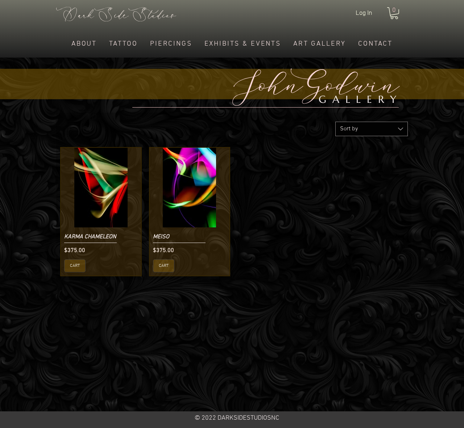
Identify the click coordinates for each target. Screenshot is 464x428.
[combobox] (371, 129)
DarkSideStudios (116, 16)
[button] (394, 13)
